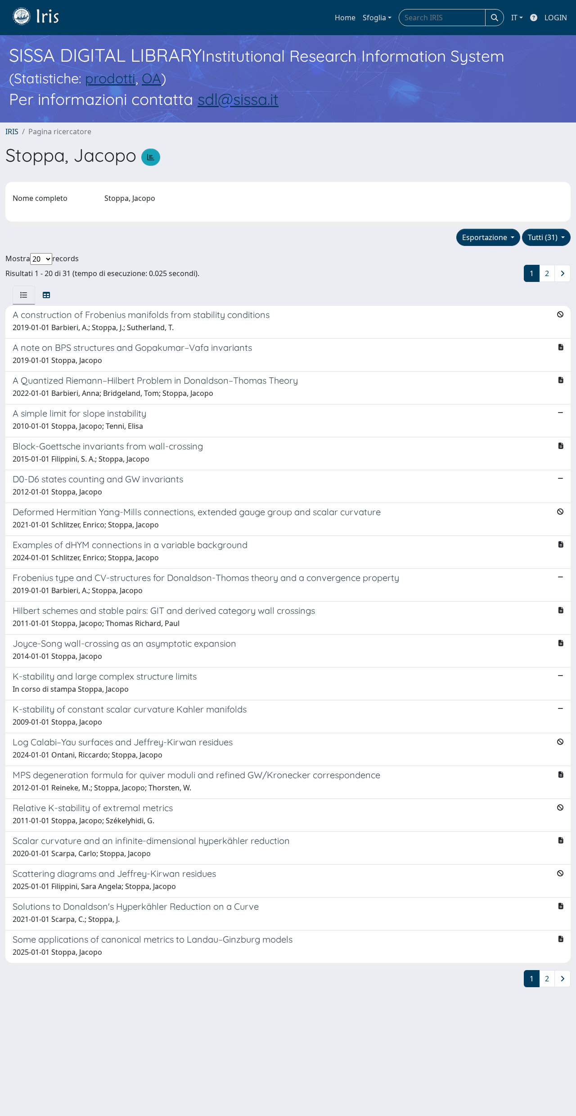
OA (151, 78)
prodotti (110, 78)
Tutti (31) (543, 237)
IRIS (11, 131)
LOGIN (555, 18)
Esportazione (485, 237)
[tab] (24, 295)
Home (345, 18)
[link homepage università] (42, 17)
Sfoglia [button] (374, 18)
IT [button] (514, 18)
